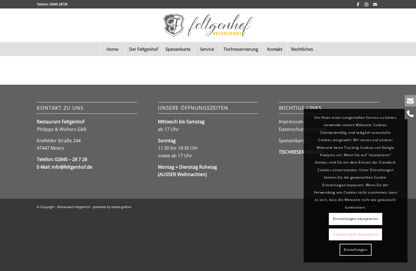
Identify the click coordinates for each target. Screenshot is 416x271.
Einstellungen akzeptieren (355, 218)
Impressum (291, 121)
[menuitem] (112, 49)
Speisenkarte (292, 140)
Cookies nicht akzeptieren (355, 234)
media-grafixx (121, 207)
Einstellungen (355, 249)
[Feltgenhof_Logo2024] (208, 25)
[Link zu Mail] (375, 4)
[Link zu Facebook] (358, 4)
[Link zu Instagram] (366, 4)
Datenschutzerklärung (302, 129)
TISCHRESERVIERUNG (301, 152)
